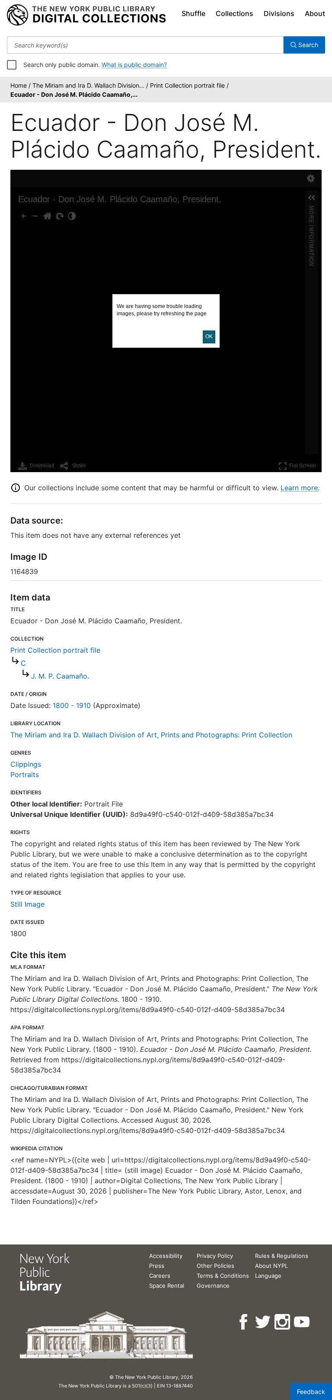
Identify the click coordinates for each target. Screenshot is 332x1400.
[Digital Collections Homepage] (86, 15)
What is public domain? (134, 64)
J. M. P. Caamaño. (60, 676)
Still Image (27, 904)
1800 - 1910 (72, 705)
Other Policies (215, 1265)
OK (209, 336)
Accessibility (165, 1255)
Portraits (24, 774)
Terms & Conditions (223, 1275)
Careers (159, 1275)
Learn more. (300, 487)
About (315, 13)
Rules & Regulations (281, 1255)
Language (268, 1275)
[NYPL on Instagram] (283, 1322)
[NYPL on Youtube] (302, 1322)
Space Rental (166, 1285)
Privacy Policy (215, 1255)
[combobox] (145, 45)
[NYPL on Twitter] (263, 1322)
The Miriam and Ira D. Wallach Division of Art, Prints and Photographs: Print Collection (151, 734)
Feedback (311, 1391)
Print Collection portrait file (55, 650)
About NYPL (271, 1265)
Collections (234, 13)
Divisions (279, 13)
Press (156, 1265)
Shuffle (193, 13)
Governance (213, 1285)
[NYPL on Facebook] (244, 1322)
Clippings (25, 764)
